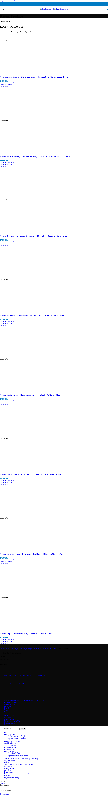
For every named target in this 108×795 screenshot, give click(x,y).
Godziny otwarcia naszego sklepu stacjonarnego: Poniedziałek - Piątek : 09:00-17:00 (28, 649)
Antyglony (12, 745)
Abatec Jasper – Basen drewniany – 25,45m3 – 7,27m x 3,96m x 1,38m (30, 474)
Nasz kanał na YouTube (12, 721)
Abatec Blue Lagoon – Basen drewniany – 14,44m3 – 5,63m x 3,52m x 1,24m (33, 236)
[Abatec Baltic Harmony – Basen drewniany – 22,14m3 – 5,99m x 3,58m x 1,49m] (16, 118)
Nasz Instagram (9, 725)
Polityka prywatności (11, 702)
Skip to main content (19, 1)
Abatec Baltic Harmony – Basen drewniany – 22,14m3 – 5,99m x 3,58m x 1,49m (35, 156)
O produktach (8, 712)
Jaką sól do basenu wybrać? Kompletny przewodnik (21, 684)
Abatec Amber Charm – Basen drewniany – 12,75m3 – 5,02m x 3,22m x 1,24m (34, 77)
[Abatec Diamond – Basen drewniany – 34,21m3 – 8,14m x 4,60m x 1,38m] (16, 277)
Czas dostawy (9, 717)
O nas (6, 710)
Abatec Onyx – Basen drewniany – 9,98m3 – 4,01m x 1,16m (26, 633)
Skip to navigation (6, 1)
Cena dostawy (9, 715)
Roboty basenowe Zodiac (17, 738)
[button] (6, 85)
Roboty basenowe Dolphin (17, 736)
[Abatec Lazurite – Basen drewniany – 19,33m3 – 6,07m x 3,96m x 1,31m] (16, 516)
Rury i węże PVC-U (15, 753)
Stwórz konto (4, 794)
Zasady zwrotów (9, 704)
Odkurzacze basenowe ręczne (18, 740)
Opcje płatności (9, 719)
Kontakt (7, 708)
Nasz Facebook (9, 723)
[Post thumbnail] (8, 673)
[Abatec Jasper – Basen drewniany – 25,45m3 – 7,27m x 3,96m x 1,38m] (16, 436)
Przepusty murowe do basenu (18, 755)
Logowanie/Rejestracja (12, 778)
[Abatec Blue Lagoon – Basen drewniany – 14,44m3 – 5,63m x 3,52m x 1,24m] (16, 198)
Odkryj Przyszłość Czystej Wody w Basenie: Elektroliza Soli (24, 675)
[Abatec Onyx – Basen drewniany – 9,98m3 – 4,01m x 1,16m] (16, 595)
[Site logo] (47, 9)
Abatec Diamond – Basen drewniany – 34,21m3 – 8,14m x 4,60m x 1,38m (32, 315)
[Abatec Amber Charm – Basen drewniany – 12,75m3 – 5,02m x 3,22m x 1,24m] (18, 39)
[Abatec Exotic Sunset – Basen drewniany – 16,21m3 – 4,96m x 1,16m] (16, 357)
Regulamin (7, 706)
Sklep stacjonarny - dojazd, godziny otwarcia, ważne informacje (25, 700)
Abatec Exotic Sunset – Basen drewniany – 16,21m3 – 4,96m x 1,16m (30, 395)
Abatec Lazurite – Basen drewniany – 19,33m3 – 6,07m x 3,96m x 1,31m (31, 554)
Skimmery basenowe (15, 757)
